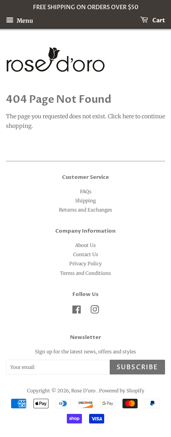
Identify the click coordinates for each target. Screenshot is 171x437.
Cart (158, 20)
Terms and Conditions (85, 273)
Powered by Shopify (121, 391)
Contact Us (85, 254)
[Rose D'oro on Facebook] (76, 311)
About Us (85, 245)
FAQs (85, 191)
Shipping (85, 201)
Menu (24, 20)
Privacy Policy (85, 264)
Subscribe (137, 367)
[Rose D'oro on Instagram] (94, 311)
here (128, 116)
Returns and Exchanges (85, 210)
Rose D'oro (84, 391)
